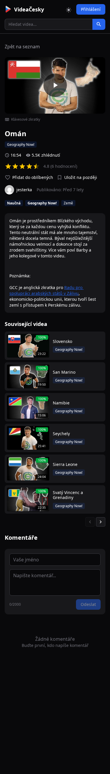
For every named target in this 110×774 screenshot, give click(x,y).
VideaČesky (29, 9)
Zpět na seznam (22, 46)
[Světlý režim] (68, 9)
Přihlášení (91, 9)
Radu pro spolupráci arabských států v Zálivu (46, 290)
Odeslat (88, 604)
